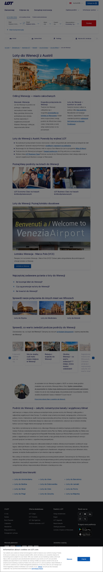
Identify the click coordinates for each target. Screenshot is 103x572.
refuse (40, 566)
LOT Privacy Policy (37, 568)
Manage (69, 559)
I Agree (83, 559)
